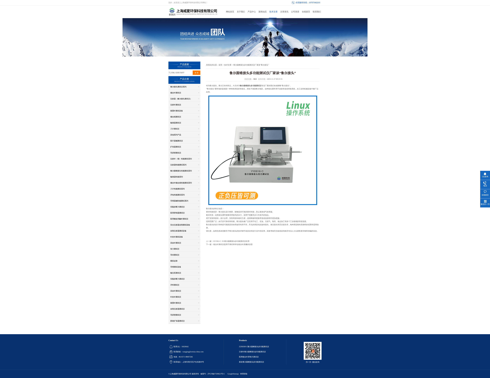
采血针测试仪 (175, 243)
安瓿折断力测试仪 (177, 207)
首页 (220, 65)
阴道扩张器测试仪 (177, 321)
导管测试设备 (175, 267)
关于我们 (241, 12)
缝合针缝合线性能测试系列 (181, 183)
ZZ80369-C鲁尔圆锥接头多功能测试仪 (254, 347)
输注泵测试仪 (175, 273)
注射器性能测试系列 (178, 165)
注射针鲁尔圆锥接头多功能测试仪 (252, 352)
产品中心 (252, 12)
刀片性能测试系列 (177, 189)
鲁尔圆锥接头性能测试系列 (181, 171)
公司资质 (295, 12)
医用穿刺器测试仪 (177, 213)
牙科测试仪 (174, 285)
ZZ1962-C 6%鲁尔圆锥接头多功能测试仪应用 (231, 241)
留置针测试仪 (175, 303)
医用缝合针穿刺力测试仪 (249, 357)
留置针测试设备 (176, 111)
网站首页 (230, 12)
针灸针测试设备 (176, 237)
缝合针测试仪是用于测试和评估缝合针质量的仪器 (233, 244)
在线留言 (306, 12)
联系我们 (317, 12)
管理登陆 (243, 374)
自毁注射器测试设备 (178, 231)
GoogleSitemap (233, 374)
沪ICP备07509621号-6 (216, 374)
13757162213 (314, 3)
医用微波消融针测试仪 (179, 219)
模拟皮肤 (173, 261)
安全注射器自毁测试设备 (180, 225)
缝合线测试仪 (175, 117)
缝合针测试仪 (175, 93)
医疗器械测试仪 (176, 141)
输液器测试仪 (175, 123)
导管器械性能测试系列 (179, 201)
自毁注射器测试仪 (177, 309)
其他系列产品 (175, 135)
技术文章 (273, 12)
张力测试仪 (174, 249)
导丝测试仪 (174, 255)
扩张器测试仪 (175, 147)
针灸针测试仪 (175, 297)
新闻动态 (263, 12)
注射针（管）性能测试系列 (181, 159)
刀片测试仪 (174, 129)
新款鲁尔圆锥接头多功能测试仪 (251, 362)
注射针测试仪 (175, 105)
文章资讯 (284, 12)
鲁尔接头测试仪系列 (178, 87)
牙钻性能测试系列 (177, 195)
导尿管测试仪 (175, 153)
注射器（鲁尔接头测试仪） (181, 99)
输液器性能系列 (176, 177)
